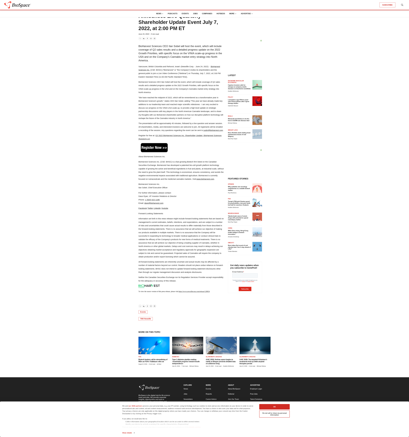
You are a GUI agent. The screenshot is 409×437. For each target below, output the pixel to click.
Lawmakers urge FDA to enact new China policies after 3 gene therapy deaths (238, 101)
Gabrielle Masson (233, 106)
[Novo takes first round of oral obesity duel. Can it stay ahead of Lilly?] (257, 247)
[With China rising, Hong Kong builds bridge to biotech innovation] (257, 232)
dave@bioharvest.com (153, 203)
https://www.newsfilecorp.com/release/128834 (194, 291)
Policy (230, 97)
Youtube (164, 208)
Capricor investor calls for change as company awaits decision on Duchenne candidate (239, 86)
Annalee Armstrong (233, 237)
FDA (229, 199)
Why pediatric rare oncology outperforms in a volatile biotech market (239, 188)
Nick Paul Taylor (232, 139)
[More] (162, 14)
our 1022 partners (135, 406)
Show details (127, 433)
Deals (230, 116)
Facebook (142, 208)
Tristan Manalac (232, 251)
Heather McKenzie (233, 91)
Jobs (195, 14)
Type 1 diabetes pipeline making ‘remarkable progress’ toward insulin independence (186, 361)
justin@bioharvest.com (213, 130)
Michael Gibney (232, 123)
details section (195, 427)
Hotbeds (221, 14)
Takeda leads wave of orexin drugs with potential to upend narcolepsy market (238, 217)
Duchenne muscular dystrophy (236, 81)
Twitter (150, 208)
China (230, 228)
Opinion (231, 184)
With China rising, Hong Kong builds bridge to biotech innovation (238, 232)
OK (274, 407)
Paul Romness (232, 193)
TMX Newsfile (145, 319)
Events (185, 14)
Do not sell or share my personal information (274, 414)
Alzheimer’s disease (214, 357)
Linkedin (157, 208)
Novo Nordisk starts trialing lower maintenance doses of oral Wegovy (239, 134)
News (158, 14)
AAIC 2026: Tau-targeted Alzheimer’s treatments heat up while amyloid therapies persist (253, 361)
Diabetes (175, 357)
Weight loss (233, 130)
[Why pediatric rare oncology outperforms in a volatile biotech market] (257, 188)
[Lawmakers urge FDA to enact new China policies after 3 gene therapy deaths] (257, 101)
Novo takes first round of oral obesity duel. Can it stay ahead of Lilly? (239, 247)
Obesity (231, 243)
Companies (207, 14)
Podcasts (172, 14)
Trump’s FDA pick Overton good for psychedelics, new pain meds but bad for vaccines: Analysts (239, 203)
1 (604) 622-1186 (152, 200)
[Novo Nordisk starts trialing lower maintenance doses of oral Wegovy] (257, 134)
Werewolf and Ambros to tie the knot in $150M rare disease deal (238, 119)
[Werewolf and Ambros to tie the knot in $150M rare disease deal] (257, 120)
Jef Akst (159, 364)
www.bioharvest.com (205, 179)
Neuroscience (233, 213)
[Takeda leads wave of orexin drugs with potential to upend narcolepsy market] (257, 217)
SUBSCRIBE (387, 5)
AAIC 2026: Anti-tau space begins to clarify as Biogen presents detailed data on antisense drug (220, 361)
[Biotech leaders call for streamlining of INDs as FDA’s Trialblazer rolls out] (154, 345)
